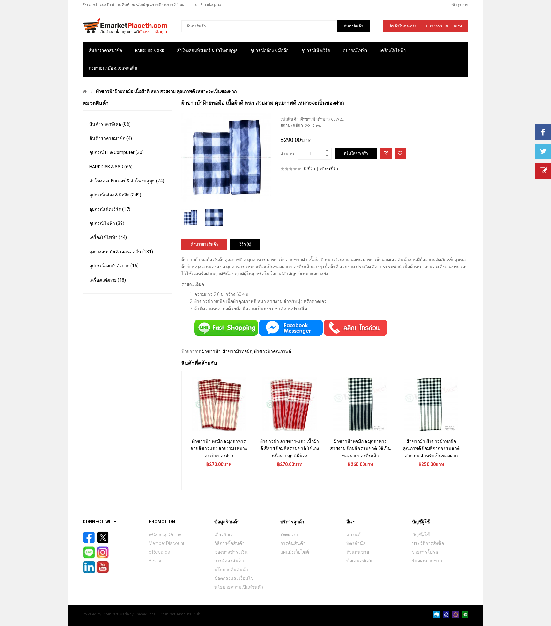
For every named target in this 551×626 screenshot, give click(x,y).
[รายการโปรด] (400, 153)
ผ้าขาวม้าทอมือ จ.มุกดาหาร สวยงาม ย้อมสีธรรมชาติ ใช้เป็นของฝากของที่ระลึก (360, 448)
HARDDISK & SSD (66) (111, 166)
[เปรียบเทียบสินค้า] (386, 153)
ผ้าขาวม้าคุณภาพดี (272, 351)
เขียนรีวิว (329, 168)
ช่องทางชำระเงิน (231, 552)
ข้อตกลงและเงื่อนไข (234, 578)
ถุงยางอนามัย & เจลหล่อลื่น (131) (121, 251)
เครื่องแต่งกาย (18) (107, 280)
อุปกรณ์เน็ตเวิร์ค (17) (109, 209)
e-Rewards (159, 552)
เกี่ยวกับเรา (225, 534)
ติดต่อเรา (289, 534)
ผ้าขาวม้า (211, 351)
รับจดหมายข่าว (427, 560)
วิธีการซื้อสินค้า (229, 543)
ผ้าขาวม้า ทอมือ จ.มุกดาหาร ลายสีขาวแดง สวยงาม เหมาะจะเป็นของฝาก (218, 448)
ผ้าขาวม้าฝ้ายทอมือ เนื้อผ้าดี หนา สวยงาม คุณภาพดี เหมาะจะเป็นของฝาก (166, 91)
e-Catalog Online (165, 534)
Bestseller (158, 560)
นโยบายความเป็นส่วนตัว (238, 587)
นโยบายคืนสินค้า (231, 569)
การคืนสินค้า (292, 543)
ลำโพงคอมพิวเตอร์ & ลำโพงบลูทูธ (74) (126, 180)
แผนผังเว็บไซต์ (294, 552)
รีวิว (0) (245, 244)
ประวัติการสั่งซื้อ (428, 543)
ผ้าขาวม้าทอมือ (237, 351)
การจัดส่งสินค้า (229, 560)
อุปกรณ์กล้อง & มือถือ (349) (115, 194)
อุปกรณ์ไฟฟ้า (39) (106, 223)
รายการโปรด (425, 552)
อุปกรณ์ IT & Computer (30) (116, 152)
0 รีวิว (309, 168)
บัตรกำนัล (356, 543)
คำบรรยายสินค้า (204, 244)
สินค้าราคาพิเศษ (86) (110, 124)
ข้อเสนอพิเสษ (359, 560)
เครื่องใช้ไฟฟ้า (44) (108, 237)
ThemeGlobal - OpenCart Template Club (167, 614)
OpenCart (110, 614)
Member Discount (166, 543)
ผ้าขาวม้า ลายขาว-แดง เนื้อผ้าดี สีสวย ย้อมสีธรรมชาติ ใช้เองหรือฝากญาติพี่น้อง (289, 448)
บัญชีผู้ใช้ (421, 534)
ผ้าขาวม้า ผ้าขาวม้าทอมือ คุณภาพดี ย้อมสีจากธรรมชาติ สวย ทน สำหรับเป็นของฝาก (431, 448)
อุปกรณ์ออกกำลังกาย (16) (114, 265)
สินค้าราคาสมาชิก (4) (110, 138)
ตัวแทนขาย (357, 552)
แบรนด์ (353, 534)
